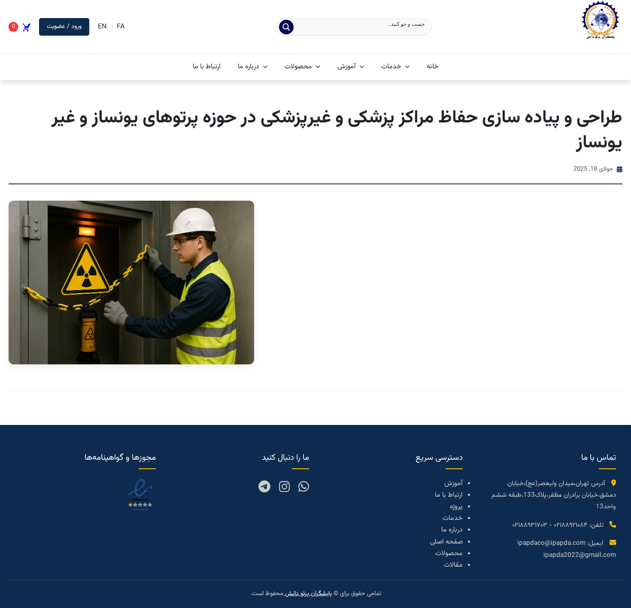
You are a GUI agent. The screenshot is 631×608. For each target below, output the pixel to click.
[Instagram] (284, 488)
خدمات (391, 66)
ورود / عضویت (64, 26)
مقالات (453, 565)
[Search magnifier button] (286, 27)
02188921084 (571, 525)
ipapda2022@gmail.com (579, 555)
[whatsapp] (303, 488)
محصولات (298, 66)
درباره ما (248, 66)
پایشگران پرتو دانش (307, 594)
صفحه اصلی (446, 542)
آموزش (346, 66)
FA (120, 26)
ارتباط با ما (207, 66)
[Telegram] (264, 488)
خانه (433, 66)
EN (102, 26)
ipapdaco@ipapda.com (551, 543)
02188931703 (529, 525)
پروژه (456, 506)
